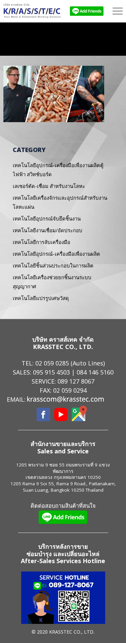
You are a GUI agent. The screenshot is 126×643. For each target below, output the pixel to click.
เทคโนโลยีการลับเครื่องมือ (41, 242)
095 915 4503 (51, 372)
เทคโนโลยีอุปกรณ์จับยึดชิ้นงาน (47, 218)
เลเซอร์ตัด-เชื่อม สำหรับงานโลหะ (49, 186)
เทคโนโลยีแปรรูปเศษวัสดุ (41, 298)
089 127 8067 (75, 381)
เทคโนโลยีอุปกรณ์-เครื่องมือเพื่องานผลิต (56, 253)
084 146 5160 (95, 372)
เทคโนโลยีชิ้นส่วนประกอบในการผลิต (53, 265)
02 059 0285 (52, 363)
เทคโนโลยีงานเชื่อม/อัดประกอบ (47, 230)
